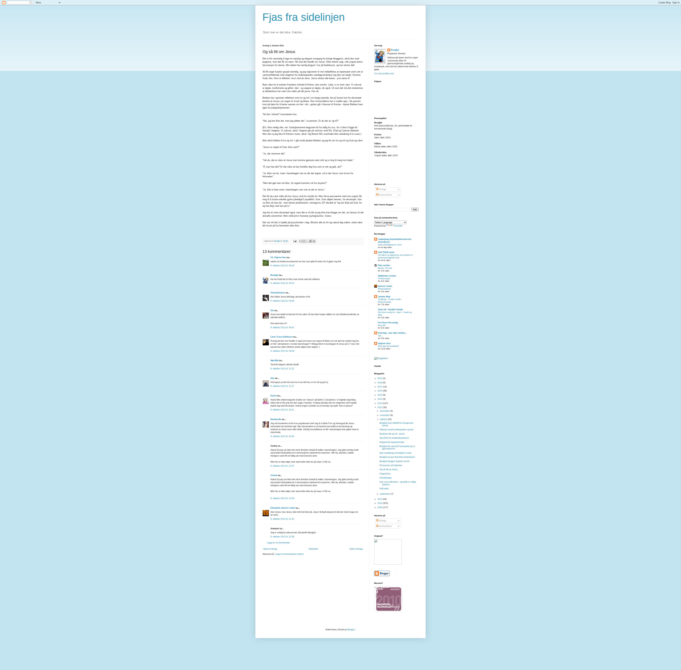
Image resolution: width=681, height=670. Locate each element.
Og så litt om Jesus (389, 469)
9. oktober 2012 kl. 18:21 (282, 409)
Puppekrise (385, 473)
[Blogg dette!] (304, 241)
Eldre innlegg (356, 549)
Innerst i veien (385, 286)
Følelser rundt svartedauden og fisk (396, 429)
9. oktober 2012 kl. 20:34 (282, 436)
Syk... (380, 336)
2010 (380, 503)
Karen (273, 395)
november (385, 415)
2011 (380, 499)
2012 (380, 407)
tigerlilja (274, 360)
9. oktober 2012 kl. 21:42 (282, 519)
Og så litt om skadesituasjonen (394, 438)
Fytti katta (384, 488)
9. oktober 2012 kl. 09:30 (282, 283)
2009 (380, 507)
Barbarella (275, 419)
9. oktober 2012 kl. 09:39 (282, 301)
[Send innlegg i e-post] (294, 241)
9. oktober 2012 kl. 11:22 (282, 368)
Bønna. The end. (385, 268)
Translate (397, 226)
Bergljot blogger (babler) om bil (394, 461)
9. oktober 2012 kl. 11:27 (282, 386)
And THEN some (386, 252)
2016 (380, 391)
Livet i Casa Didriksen (281, 337)
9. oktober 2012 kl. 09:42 (282, 327)
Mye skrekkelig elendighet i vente (396, 453)
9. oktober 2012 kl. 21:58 (282, 536)
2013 (380, 403)
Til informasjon (384, 278)
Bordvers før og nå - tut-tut (392, 434)
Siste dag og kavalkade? (388, 346)
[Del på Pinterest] (314, 241)
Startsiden (313, 549)
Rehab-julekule (384, 289)
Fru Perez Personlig (388, 322)
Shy (272, 378)
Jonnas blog (384, 296)
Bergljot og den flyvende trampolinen (397, 457)
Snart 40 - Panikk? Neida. (390, 309)
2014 (380, 399)
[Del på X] (307, 241)
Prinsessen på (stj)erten (391, 465)
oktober (384, 419)
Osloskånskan (277, 292)
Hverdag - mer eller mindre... (392, 333)
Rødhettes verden (387, 276)
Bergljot (274, 275)
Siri (272, 310)
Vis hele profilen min (384, 73)
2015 (380, 395)
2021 (380, 378)
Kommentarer (385, 195)
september (385, 494)
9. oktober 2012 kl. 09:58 (282, 351)
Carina (273, 475)
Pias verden (384, 265)
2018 (380, 382)
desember (385, 411)
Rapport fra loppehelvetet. (392, 442)
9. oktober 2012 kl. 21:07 (282, 466)
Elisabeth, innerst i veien (282, 508)
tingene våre (384, 343)
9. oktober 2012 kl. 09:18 (282, 265)
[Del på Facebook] (310, 241)
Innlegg (382, 189)
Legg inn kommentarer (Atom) (289, 554)
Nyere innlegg (270, 549)
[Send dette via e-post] (300, 241)
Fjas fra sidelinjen (303, 17)
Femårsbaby (386, 478)
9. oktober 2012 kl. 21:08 (282, 498)
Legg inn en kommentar (278, 542)
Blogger (351, 629)
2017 (380, 386)
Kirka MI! (382, 325)
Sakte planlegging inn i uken (390, 245)
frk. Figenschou (278, 257)
